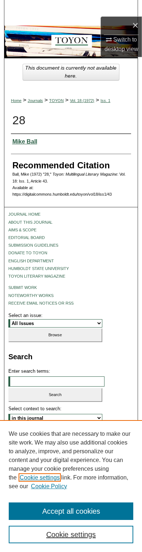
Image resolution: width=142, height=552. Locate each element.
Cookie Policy (49, 486)
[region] (71, 486)
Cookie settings (40, 477)
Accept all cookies (71, 511)
